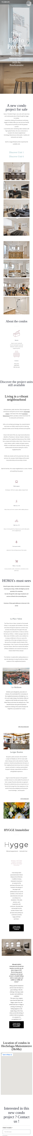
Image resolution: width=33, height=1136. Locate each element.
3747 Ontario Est (25, 798)
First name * (8, 1128)
